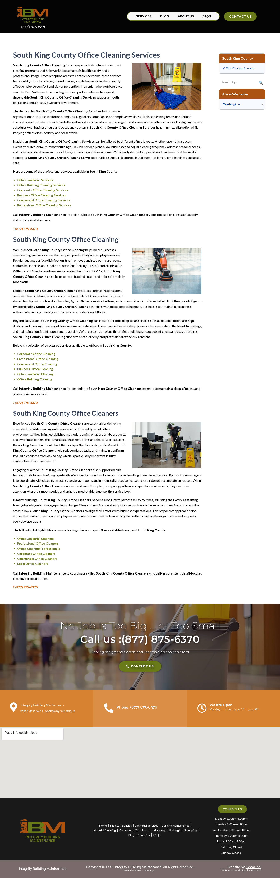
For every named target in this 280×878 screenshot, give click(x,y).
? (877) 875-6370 (25, 229)
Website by (244, 867)
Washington (231, 104)
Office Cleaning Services (239, 68)
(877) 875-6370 (33, 27)
